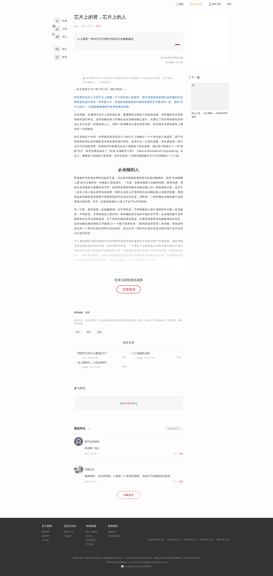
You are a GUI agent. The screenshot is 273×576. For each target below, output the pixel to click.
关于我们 (45, 540)
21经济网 (90, 544)
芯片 (78, 332)
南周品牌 (45, 531)
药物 (99, 332)
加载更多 (129, 495)
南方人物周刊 (91, 531)
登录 (229, 4)
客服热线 (112, 531)
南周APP (45, 535)
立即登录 (129, 289)
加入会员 (197, 4)
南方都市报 (90, 540)
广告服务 (67, 535)
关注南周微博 (113, 535)
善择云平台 (68, 531)
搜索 (181, 4)
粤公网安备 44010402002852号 (138, 566)
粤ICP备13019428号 (192, 557)
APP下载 (216, 4)
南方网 (89, 535)
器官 (89, 332)
